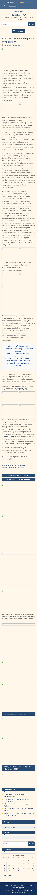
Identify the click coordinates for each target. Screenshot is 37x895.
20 (13, 868)
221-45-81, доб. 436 (13, 3)
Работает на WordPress (13, 890)
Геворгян (17, 45)
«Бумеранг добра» (21, 389)
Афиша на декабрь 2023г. (18, 475)
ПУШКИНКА (18, 15)
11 (4, 865)
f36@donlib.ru (26, 3)
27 (13, 870)
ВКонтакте (12, 6)
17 (33, 865)
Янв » (9, 875)
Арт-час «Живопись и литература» (18, 480)
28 (18, 870)
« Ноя (4, 875)
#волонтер (21, 465)
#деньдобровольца (8, 467)
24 (33, 868)
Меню (20, 31)
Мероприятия (8, 465)
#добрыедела (19, 467)
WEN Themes (21, 892)
